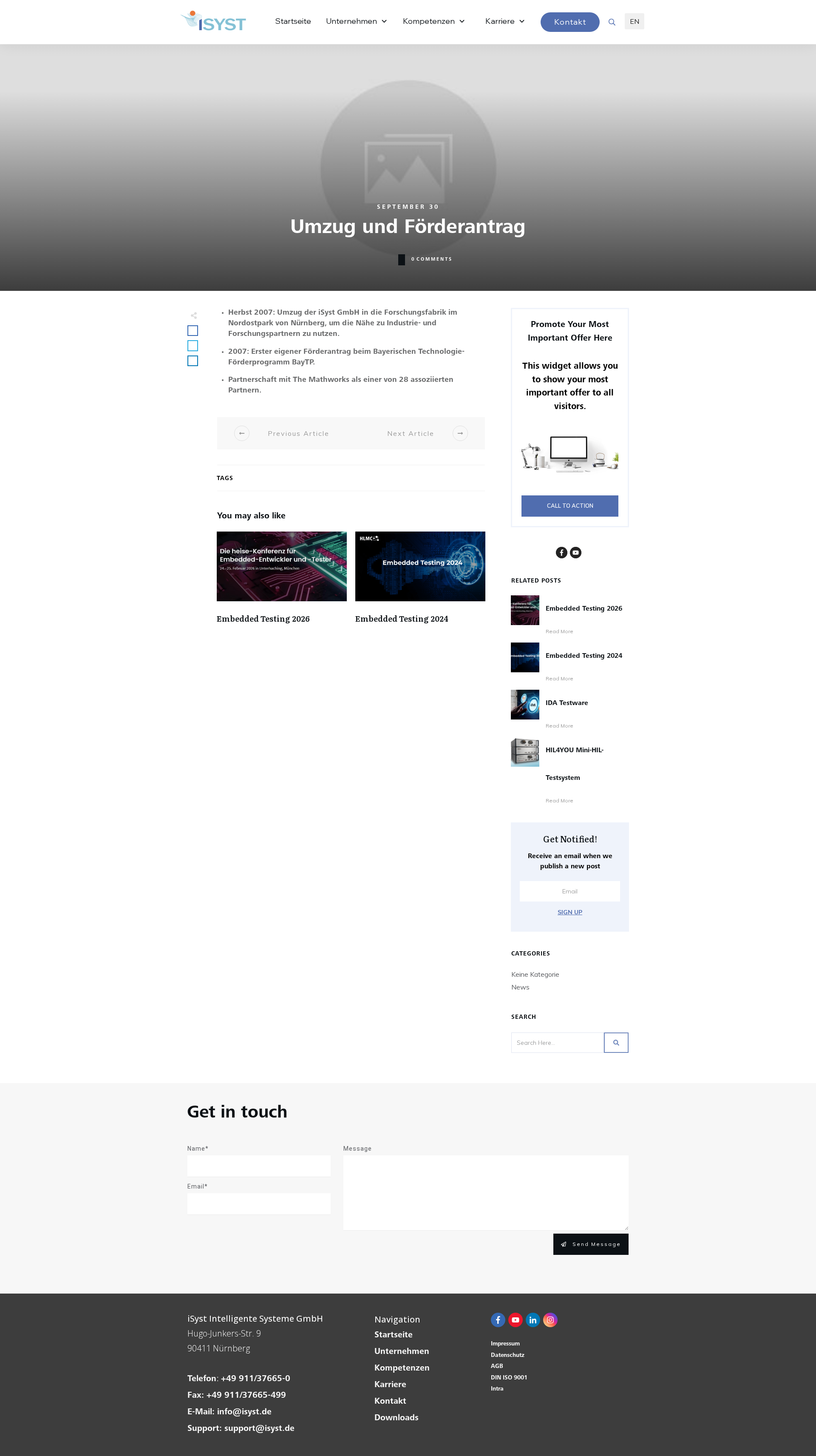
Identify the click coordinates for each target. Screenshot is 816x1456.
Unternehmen (401, 1352)
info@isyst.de (244, 1412)
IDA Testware (567, 703)
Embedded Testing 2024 (420, 586)
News (520, 987)
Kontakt (390, 1402)
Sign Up (570, 912)
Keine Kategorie (535, 974)
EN (634, 21)
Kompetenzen (402, 1369)
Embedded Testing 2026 (282, 586)
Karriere (390, 1385)
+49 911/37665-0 (255, 1379)
